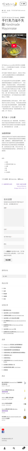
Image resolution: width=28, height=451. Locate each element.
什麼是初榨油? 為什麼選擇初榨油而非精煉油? (14, 352)
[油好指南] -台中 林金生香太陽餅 (11, 318)
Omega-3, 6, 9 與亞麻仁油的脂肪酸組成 (13, 344)
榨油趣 (5, 293)
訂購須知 (6, 370)
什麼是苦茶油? (7, 358)
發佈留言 (22, 17)
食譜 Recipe (20, 179)
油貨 (5, 291)
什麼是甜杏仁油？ (8, 355)
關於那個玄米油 (7, 310)
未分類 (8, 10)
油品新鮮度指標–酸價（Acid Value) (12, 367)
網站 (5, 244)
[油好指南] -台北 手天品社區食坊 (11, 313)
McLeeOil (17, 17)
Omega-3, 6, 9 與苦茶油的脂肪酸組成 (12, 347)
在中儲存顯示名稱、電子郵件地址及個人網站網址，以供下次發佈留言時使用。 (14, 253)
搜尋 (14, 448)
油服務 (5, 296)
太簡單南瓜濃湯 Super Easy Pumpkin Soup (14, 315)
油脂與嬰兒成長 (7, 184)
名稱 (5, 229)
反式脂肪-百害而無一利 (9, 364)
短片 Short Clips (13, 179)
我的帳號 (4, 448)
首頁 (5, 10)
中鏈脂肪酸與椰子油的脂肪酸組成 (12, 350)
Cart (22, 447)
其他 (5, 299)
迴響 (5, 208)
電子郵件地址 (8, 236)
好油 (5, 288)
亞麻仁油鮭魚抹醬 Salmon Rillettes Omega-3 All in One (20, 186)
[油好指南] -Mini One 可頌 (10, 329)
